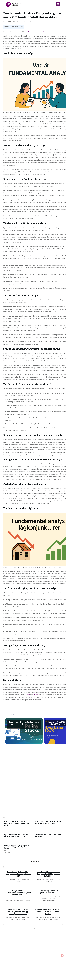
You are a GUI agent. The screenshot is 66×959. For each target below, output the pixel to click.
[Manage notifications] (62, 955)
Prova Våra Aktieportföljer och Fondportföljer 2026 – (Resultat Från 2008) (16, 823)
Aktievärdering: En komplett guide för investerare (48, 835)
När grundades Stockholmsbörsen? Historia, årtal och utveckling (16, 835)
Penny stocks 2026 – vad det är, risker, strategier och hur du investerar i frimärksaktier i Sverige (24, 724)
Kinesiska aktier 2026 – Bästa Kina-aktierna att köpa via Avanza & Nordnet (48, 912)
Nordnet (36, 695)
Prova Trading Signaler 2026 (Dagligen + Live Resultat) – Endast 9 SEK (48, 822)
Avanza (27, 695)
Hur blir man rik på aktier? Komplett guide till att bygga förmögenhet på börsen (16, 847)
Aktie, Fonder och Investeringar (38, 32)
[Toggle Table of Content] (21, 26)
